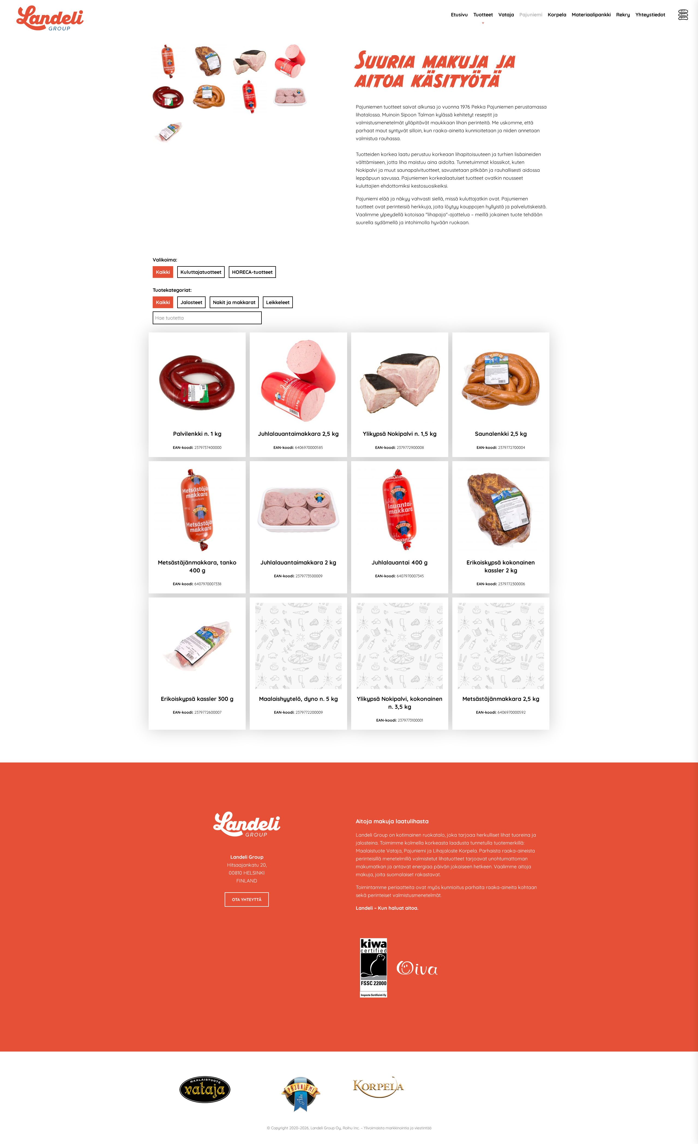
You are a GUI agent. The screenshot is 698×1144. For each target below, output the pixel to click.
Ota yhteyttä (246, 899)
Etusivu (459, 14)
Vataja (506, 14)
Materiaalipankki (591, 14)
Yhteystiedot (650, 14)
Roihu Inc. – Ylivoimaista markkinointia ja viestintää (387, 1127)
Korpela (557, 14)
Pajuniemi (530, 14)
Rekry (623, 14)
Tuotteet (483, 14)
